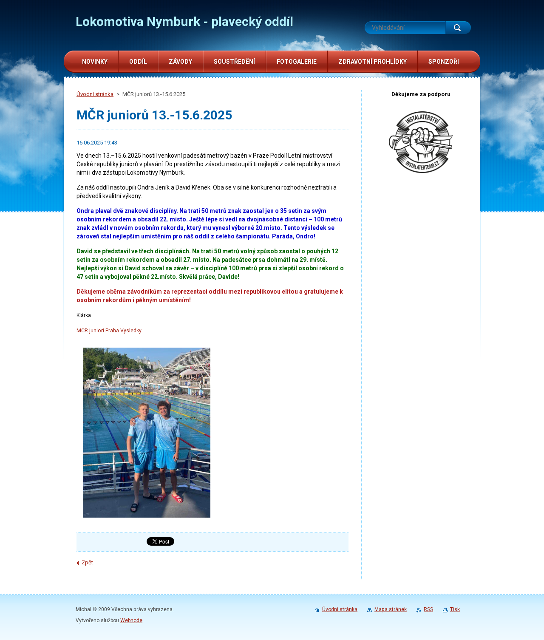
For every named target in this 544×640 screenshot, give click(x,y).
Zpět (87, 562)
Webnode (131, 620)
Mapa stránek (390, 609)
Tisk (455, 609)
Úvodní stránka (94, 94)
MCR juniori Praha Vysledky (109, 331)
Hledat (458, 27)
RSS (428, 609)
